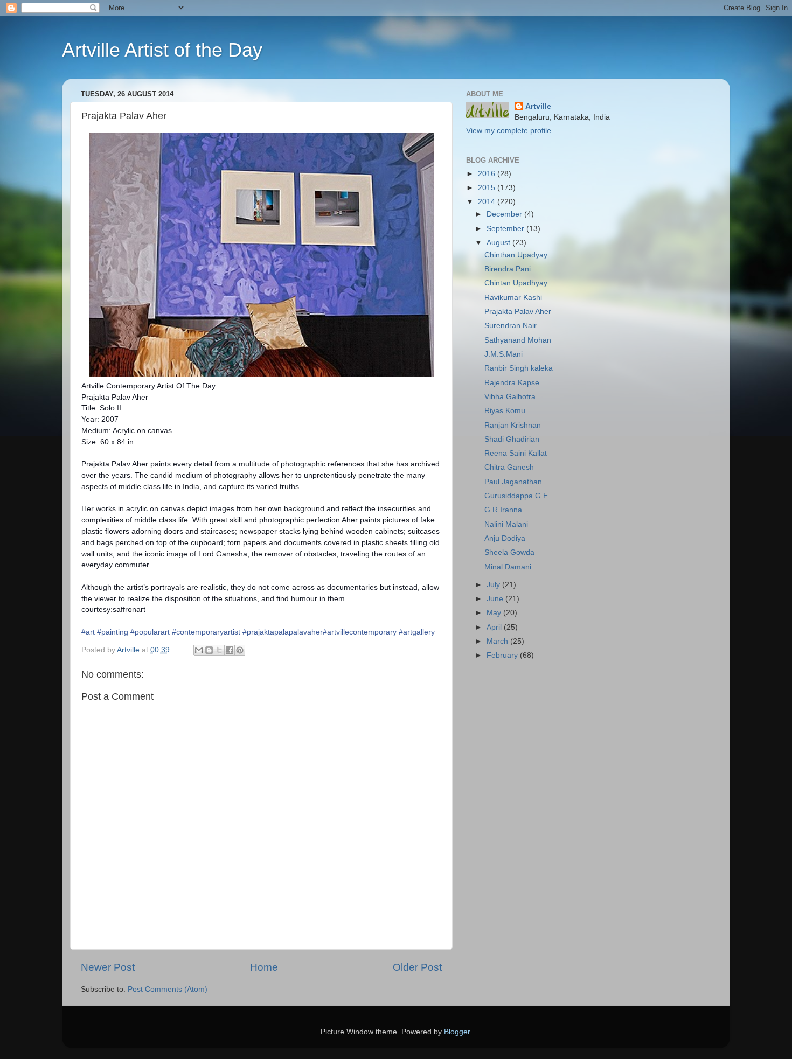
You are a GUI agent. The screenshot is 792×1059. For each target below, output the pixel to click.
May (495, 613)
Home (264, 967)
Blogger (457, 1032)
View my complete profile (508, 131)
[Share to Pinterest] (239, 650)
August (499, 243)
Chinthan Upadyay (515, 255)
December (505, 214)
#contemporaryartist (206, 632)
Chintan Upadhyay (515, 283)
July (494, 585)
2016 (487, 174)
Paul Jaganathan (513, 482)
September (506, 229)
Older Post (417, 967)
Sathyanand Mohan (517, 340)
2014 (487, 202)
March (498, 641)
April (495, 627)
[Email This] (198, 650)
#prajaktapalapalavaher (282, 632)
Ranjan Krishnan (512, 425)
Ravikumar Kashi (513, 298)
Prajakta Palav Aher (517, 312)
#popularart (150, 632)
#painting (112, 632)
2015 (487, 188)
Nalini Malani (506, 524)
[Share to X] (219, 650)
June (496, 599)
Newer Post (108, 967)
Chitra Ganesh (509, 467)
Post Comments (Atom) (167, 989)
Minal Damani (507, 567)
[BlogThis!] (209, 650)
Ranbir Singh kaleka (518, 368)
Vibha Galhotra (510, 397)
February (503, 655)
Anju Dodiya (504, 538)
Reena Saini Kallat (515, 453)
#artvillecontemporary (360, 632)
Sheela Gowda (509, 552)
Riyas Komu (504, 411)
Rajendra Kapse (511, 383)
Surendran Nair (510, 326)
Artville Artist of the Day (162, 50)
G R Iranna (503, 510)
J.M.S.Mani (503, 354)
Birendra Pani (507, 269)
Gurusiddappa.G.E (516, 496)
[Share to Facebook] (229, 650)
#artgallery (417, 632)
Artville (538, 106)
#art (88, 632)
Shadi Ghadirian (511, 439)
